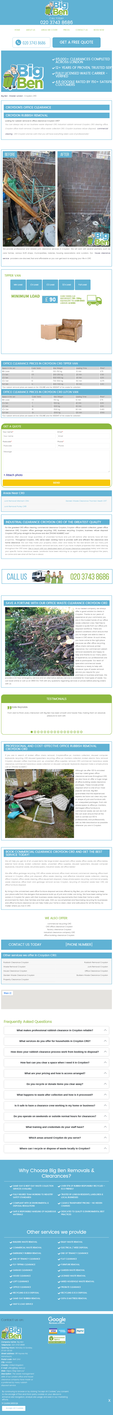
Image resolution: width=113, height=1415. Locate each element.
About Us (30, 30)
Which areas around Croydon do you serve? (55, 1137)
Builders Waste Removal (25, 1242)
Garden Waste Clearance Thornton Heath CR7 (86, 501)
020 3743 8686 (56, 22)
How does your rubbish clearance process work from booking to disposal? (55, 1051)
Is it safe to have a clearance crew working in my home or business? (55, 1105)
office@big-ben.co (16, 1368)
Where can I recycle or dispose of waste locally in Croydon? (55, 1148)
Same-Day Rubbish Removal (26, 1298)
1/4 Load (34, 285)
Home (17, 30)
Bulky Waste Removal (72, 1242)
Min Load (18, 285)
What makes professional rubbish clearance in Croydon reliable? (55, 1030)
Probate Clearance (71, 1287)
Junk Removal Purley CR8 (15, 506)
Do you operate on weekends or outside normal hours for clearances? (55, 1116)
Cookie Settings (10, 1403)
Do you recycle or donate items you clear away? (55, 1084)
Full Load (83, 285)
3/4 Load (66, 285)
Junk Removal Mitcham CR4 (16, 501)
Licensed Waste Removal (73, 1276)
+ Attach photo (13, 474)
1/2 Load (50, 285)
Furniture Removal (70, 1265)
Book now (99, 30)
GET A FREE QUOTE (76, 42)
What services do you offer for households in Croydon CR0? (55, 1041)
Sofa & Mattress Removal (74, 1298)
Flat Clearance (69, 1259)
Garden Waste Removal (73, 1270)
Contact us (82, 30)
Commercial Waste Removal (27, 1248)
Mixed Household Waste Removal (77, 1282)
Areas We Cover (49, 30)
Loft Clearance (21, 1282)
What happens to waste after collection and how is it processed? (55, 1094)
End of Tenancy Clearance (74, 1253)
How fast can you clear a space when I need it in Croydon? (54, 1062)
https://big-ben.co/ (15, 1371)
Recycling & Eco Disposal (26, 1293)
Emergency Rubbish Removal (27, 1253)
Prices (66, 30)
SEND (56, 482)
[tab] (18, 285)
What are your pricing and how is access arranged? (55, 1073)
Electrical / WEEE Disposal (74, 1248)
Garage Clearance (22, 1270)
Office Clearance (22, 1287)
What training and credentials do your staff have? (55, 1127)
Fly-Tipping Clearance (24, 1265)
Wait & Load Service (23, 1304)
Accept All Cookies (14, 1408)
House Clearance (22, 1276)
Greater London (16, 96)
